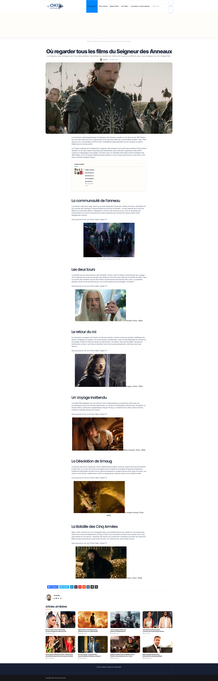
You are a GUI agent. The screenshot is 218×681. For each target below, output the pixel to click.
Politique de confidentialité (114, 667)
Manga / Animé (114, 6)
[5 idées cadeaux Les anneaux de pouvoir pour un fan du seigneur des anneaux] (79, 171)
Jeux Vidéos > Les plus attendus (140, 6)
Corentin (105, 59)
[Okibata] (55, 6)
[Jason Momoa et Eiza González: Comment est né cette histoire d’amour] (157, 619)
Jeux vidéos (124, 6)
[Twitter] (59, 598)
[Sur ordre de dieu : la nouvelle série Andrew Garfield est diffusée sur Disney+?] (93, 644)
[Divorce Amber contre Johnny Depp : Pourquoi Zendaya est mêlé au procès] (60, 619)
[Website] (55, 598)
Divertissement (91, 6)
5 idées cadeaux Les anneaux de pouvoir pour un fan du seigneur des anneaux (89, 175)
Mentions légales (101, 667)
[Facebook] (57, 598)
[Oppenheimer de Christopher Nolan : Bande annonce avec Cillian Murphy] (93, 619)
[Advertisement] (109, 25)
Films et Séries (103, 6)
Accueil (90, 41)
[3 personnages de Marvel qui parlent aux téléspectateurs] (125, 619)
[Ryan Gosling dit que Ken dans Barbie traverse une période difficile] (157, 644)
